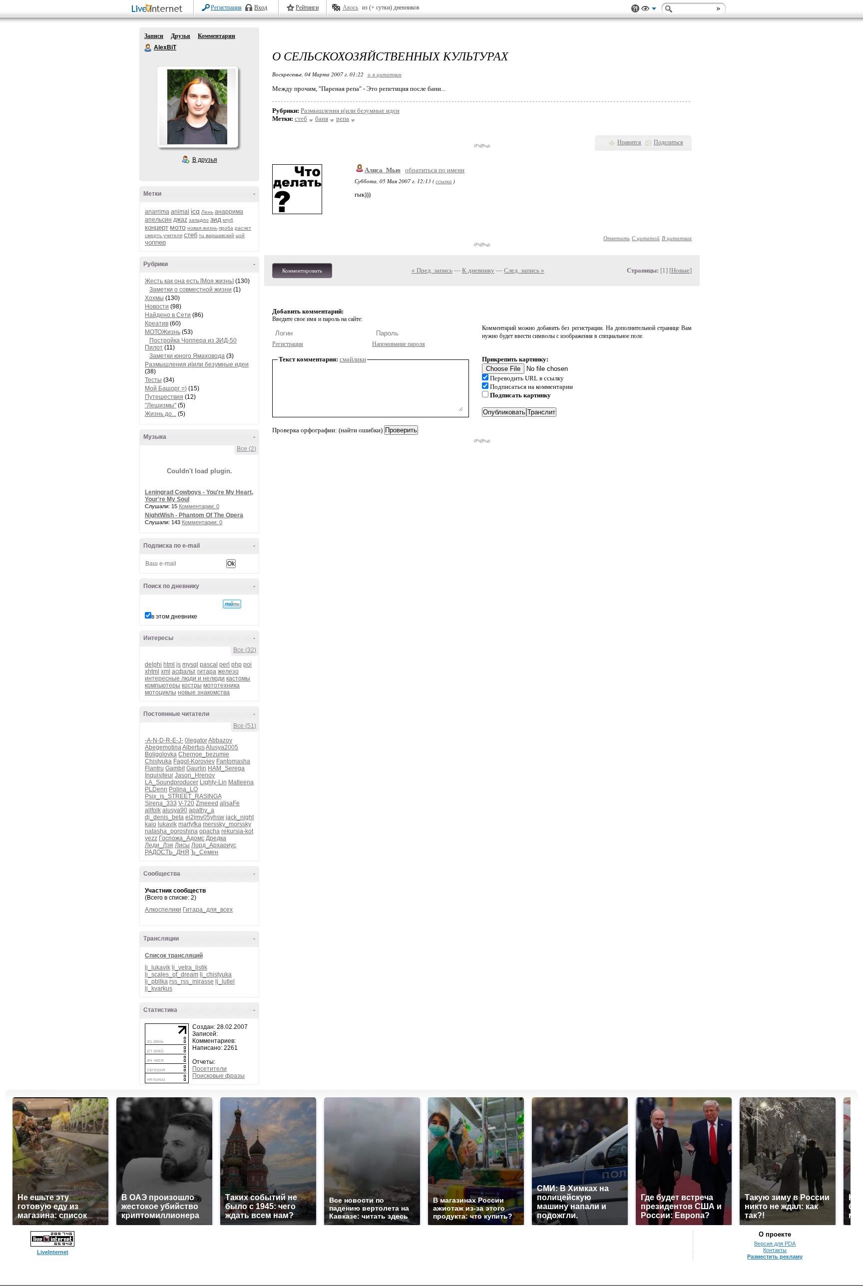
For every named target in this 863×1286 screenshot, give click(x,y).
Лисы (182, 845)
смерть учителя (163, 235)
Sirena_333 (161, 803)
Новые (680, 270)
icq (195, 211)
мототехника (221, 685)
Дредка (216, 838)
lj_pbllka (156, 981)
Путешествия (164, 396)
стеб (190, 235)
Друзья (180, 35)
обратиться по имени (434, 170)
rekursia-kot (237, 831)
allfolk (153, 810)
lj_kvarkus (158, 988)
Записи (153, 35)
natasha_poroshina (171, 831)
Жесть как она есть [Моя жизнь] (189, 281)
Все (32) (244, 649)
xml (165, 671)
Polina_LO (183, 789)
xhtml (152, 671)
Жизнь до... (160, 413)
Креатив (156, 323)
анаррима (229, 211)
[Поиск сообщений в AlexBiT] (232, 604)
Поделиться (668, 142)
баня (321, 118)
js (178, 664)
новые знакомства (204, 692)
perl (224, 664)
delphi (153, 664)
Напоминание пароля (398, 343)
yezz (151, 838)
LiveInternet (159, 9)
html (169, 664)
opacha (209, 831)
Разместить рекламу (775, 1257)
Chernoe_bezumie (203, 754)
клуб (228, 220)
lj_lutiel (225, 981)
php (236, 664)
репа (342, 118)
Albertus (193, 747)
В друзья (204, 159)
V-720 (186, 803)
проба (226, 228)
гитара (206, 671)
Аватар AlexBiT (197, 106)
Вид (648, 10)
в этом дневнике (174, 616)
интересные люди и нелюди (185, 678)
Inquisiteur (159, 775)
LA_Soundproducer (171, 782)
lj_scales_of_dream (171, 974)
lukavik (167, 824)
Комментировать (302, 271)
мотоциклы (160, 692)
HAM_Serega (226, 768)
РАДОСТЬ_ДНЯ (167, 852)
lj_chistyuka (216, 974)
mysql (190, 664)
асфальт (184, 671)
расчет (243, 228)
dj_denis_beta (164, 817)
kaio (150, 824)
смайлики (353, 359)
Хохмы (154, 298)
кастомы (238, 678)
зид (215, 219)
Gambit (175, 768)
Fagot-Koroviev (194, 761)
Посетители (209, 1068)
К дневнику (478, 270)
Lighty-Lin (213, 782)
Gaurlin (196, 768)
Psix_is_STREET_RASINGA (183, 796)
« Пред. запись (432, 270)
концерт (156, 227)
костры (192, 685)
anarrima (157, 211)
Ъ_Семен (204, 852)
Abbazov (220, 740)
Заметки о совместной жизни (190, 289)
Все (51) (244, 725)
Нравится (629, 142)
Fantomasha (233, 761)
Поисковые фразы (218, 1075)
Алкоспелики (163, 909)
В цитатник (677, 238)
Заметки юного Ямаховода (187, 355)
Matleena (241, 782)
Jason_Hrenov (195, 775)
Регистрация (226, 7)
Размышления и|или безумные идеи (197, 364)
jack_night (240, 817)
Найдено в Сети (168, 315)
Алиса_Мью (383, 170)
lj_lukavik (157, 967)
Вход (260, 7)
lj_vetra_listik (189, 967)
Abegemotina (163, 747)
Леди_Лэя (159, 845)
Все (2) (246, 448)
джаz (180, 219)
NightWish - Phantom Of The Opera (194, 515)
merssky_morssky (227, 824)
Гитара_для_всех (208, 909)
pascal (209, 664)
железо (228, 671)
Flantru (154, 768)
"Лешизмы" (160, 405)
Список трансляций (174, 955)
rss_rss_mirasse (191, 981)
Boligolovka (161, 754)
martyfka (189, 824)
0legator (196, 740)
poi (247, 664)
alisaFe (230, 803)
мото (178, 227)
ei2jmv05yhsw (204, 817)
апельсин (158, 219)
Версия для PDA (775, 1244)
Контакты (775, 1250)
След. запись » (524, 270)
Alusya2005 (222, 747)
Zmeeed (207, 803)
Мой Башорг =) (166, 388)
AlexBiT (148, 48)
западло (199, 220)
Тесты (153, 379)
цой (240, 235)
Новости (157, 306)
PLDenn (156, 789)
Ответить (616, 238)
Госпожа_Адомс (181, 838)
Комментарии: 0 (199, 506)
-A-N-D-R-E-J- (164, 740)
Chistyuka (158, 761)
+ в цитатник (384, 74)
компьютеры (162, 685)
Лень (207, 212)
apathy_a (201, 810)
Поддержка (635, 8)
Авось (350, 7)
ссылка (443, 181)
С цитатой (646, 238)
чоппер (155, 242)
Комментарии (216, 35)
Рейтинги (307, 7)
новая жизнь (202, 228)
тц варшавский (216, 235)
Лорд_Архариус (213, 845)
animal (180, 211)
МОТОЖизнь (162, 331)
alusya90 (174, 810)
